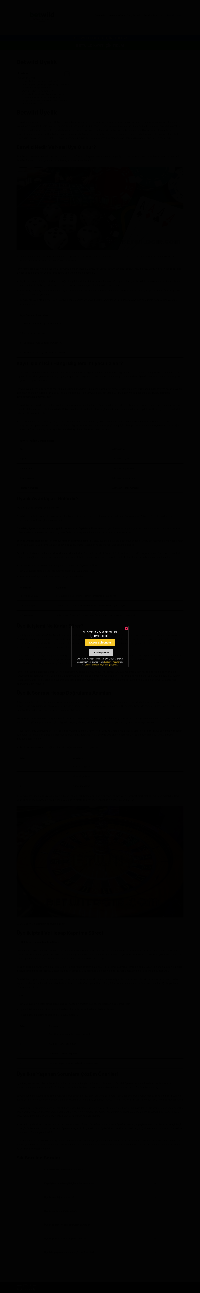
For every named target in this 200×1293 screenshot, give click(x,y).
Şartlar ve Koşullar (112, 662)
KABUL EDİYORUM (100, 642)
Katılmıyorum (101, 652)
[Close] (126, 628)
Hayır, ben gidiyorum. (109, 665)
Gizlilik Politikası (92, 665)
